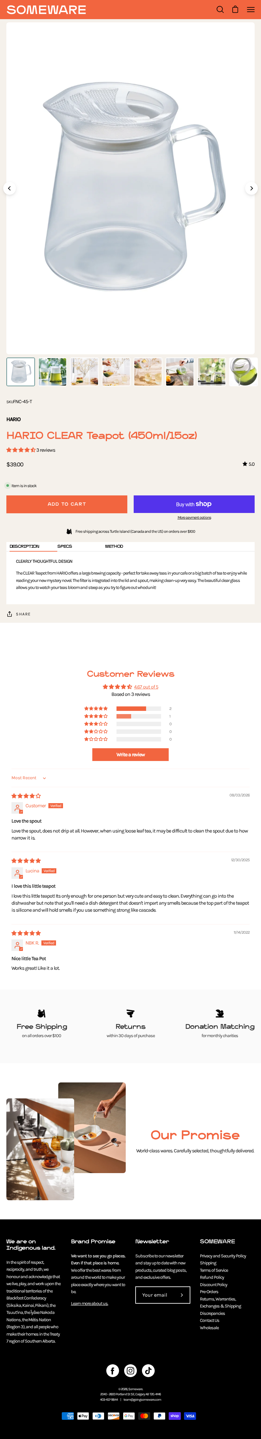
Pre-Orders (209, 1291)
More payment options (194, 517)
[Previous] (9, 188)
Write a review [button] (130, 754)
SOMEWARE (217, 1242)
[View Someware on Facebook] (112, 1370)
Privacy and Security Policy (223, 1256)
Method (114, 546)
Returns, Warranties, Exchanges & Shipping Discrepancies (220, 1306)
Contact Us (209, 1320)
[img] (25, 796)
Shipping (208, 1263)
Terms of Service (214, 1270)
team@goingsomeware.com (142, 1400)
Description (24, 546)
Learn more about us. (89, 1303)
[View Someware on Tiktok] (148, 1370)
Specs (64, 546)
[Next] (251, 188)
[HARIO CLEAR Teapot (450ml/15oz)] (20, 372)
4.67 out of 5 (146, 687)
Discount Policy (213, 1284)
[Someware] (46, 9)
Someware (135, 1389)
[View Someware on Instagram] (130, 1370)
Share (23, 614)
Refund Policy (212, 1277)
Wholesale (209, 1327)
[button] (21, 450)
